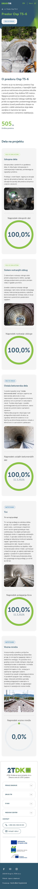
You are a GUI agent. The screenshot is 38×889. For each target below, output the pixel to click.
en (23, 3)
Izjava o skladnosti (14, 878)
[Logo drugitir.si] (6, 3)
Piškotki (4, 878)
